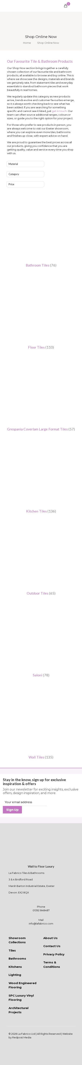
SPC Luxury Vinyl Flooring (21, 998)
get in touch (59, 111)
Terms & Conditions (51, 965)
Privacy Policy (53, 954)
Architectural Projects (18, 1010)
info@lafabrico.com (41, 923)
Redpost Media (21, 1037)
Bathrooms (17, 958)
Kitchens (15, 967)
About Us (50, 938)
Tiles (12, 950)
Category (14, 174)
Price (11, 184)
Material (13, 163)
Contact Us (51, 946)
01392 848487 (41, 910)
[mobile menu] (77, 5)
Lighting (15, 975)
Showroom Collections (17, 940)
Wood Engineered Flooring (22, 985)
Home (27, 42)
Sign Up (12, 810)
